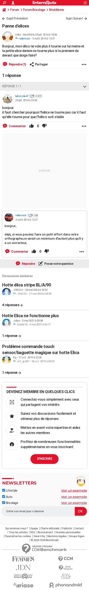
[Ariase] (23, 585)
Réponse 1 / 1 (11, 86)
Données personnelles (68, 532)
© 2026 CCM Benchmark (44, 540)
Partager (41, 64)
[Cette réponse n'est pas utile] (44, 126)
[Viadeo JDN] (65, 576)
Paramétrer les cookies (18, 536)
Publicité (67, 528)
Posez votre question (58, 263)
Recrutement (45, 532)
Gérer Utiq (39, 536)
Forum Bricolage (34, 9)
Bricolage (11, 503)
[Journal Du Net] (23, 567)
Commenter (17, 126)
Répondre (28, 263)
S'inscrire (44, 458)
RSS (32, 532)
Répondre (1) (17, 64)
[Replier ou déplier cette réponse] (84, 86)
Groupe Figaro (76, 536)
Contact (79, 528)
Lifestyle (11, 490)
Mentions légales (57, 536)
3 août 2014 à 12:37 (43, 38)
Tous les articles (18, 532)
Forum (14, 9)
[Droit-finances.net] (65, 567)
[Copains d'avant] (23, 576)
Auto (9, 497)
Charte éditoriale (49, 528)
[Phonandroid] (65, 585)
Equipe (34, 528)
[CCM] (65, 559)
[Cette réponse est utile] (31, 126)
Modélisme (56, 9)
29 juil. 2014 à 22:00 (26, 100)
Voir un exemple (74, 490)
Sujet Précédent (17, 18)
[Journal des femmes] (23, 559)
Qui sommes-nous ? (16, 528)
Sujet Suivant (74, 18)
